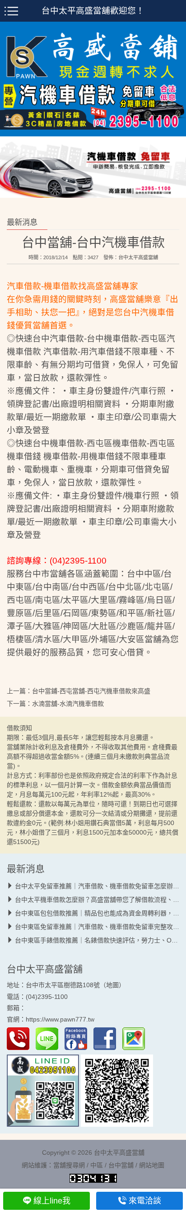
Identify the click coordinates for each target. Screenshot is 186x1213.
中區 (96, 1165)
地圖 (112, 985)
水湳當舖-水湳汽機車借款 (68, 704)
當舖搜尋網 (69, 1165)
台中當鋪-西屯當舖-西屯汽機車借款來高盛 (91, 691)
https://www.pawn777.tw (60, 1019)
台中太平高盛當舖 (138, 258)
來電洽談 (145, 1200)
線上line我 (51, 1200)
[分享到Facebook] (107, 1038)
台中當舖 (121, 1165)
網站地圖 (151, 1165)
